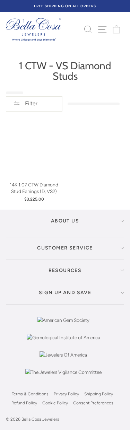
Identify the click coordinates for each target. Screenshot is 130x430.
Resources (65, 270)
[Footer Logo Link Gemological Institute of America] (63, 342)
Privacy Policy (66, 394)
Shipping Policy (98, 394)
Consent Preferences (93, 403)
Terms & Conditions (30, 394)
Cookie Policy (55, 403)
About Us (65, 221)
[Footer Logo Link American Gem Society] (63, 325)
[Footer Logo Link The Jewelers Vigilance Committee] (63, 377)
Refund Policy (24, 403)
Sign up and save (65, 293)
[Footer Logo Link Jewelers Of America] (63, 360)
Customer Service (65, 248)
